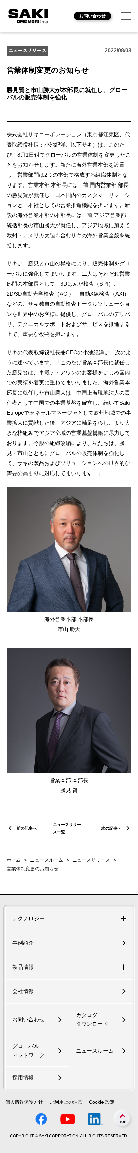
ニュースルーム (46, 860)
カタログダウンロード (92, 1019)
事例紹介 (23, 943)
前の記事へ (27, 828)
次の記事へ (111, 828)
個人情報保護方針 (24, 1102)
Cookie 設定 (102, 1102)
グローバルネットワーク (28, 1050)
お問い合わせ (92, 15)
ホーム (14, 860)
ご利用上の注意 (66, 1102)
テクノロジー (28, 918)
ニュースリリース (91, 860)
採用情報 (23, 1077)
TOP (122, 1122)
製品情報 (23, 967)
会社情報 (23, 991)
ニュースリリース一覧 (67, 828)
